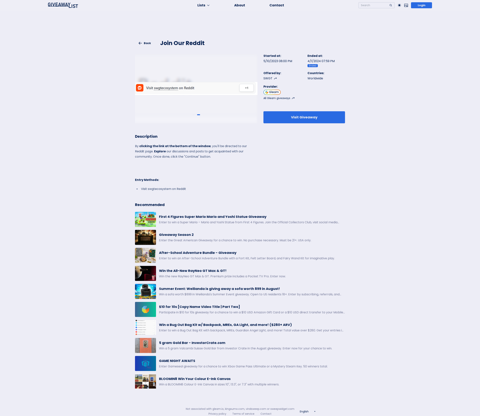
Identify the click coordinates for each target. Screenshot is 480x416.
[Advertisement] (240, 27)
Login (421, 5)
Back (147, 43)
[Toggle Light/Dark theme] (399, 5)
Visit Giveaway (304, 117)
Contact (276, 5)
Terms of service (243, 414)
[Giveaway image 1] (193, 114)
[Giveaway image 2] (198, 114)
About (239, 5)
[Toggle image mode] (406, 5)
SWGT (267, 78)
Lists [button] (201, 5)
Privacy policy (217, 414)
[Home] (63, 5)
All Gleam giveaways (276, 98)
